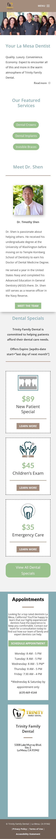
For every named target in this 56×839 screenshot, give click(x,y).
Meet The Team (28, 306)
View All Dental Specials (28, 570)
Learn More (28, 426)
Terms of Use (36, 828)
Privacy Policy (20, 828)
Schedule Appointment (28, 643)
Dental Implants (26, 136)
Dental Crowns (26, 125)
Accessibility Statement (28, 834)
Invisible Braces (26, 147)
